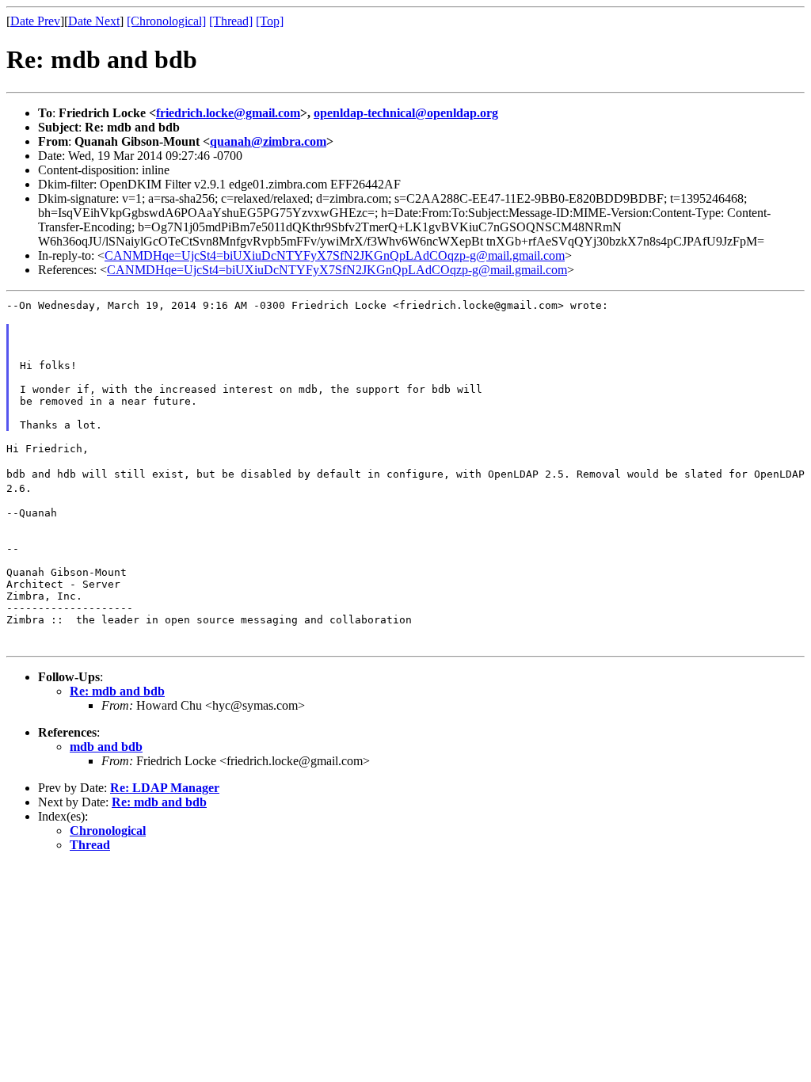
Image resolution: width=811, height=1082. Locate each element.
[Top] (270, 21)
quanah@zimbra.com (268, 141)
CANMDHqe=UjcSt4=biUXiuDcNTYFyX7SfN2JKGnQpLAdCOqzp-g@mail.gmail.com (335, 255)
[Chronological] (166, 21)
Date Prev (35, 21)
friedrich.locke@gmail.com (228, 113)
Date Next (94, 21)
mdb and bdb (106, 746)
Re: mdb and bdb (117, 691)
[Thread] (231, 21)
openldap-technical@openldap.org (406, 113)
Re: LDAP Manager (164, 787)
